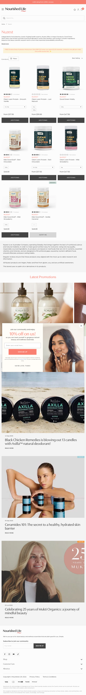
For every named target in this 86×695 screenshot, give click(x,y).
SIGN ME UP (22, 352)
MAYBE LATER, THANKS (22, 366)
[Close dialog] (81, 326)
